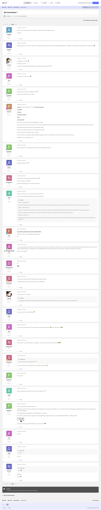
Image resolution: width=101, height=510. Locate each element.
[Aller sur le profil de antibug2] (4, 16)
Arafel (9, 197)
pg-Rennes (9, 95)
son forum (19, 112)
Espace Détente (23, 16)
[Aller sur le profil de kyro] (9, 76)
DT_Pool (9, 65)
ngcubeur (9, 49)
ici (36, 122)
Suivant (12, 24)
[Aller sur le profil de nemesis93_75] (9, 178)
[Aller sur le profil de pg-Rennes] (9, 91)
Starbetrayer (9, 283)
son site (18, 107)
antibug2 (9, 16)
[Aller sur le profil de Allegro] (9, 162)
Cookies (9, 507)
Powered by (93, 507)
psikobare (9, 111)
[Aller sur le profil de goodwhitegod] (9, 263)
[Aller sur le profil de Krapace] (9, 294)
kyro (9, 80)
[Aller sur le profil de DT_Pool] (9, 60)
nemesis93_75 (9, 182)
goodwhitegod (9, 267)
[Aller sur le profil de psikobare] (9, 106)
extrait (18, 117)
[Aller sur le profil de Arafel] (9, 193)
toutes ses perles (20, 119)
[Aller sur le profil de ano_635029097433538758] (9, 246)
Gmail (9, 316)
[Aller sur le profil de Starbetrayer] (9, 278)
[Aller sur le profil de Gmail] (9, 311)
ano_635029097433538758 (9, 251)
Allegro (9, 167)
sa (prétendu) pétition (21, 114)
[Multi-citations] (17, 39)
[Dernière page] (16, 24)
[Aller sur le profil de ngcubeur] (9, 45)
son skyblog (19, 109)
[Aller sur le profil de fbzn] (9, 231)
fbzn (9, 235)
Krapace (9, 298)
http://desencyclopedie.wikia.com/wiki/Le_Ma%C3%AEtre (29, 231)
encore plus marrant (39, 107)
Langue (4, 507)
